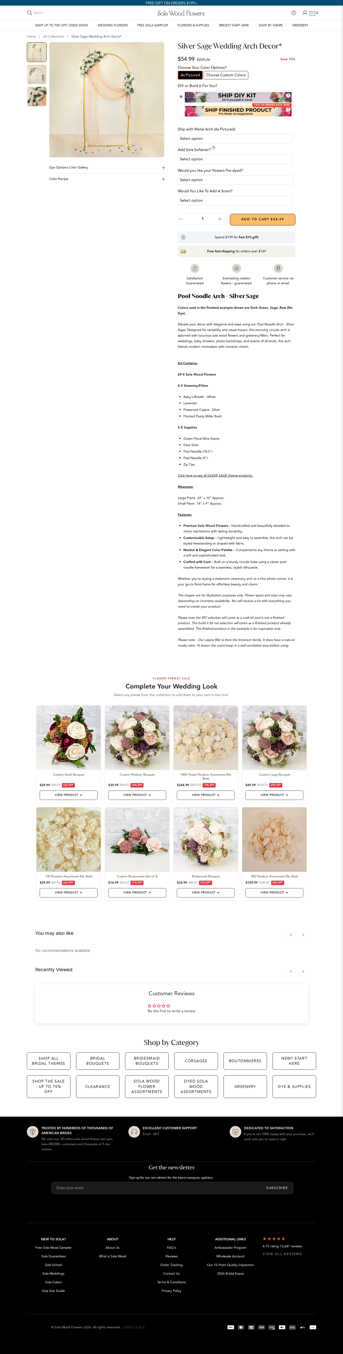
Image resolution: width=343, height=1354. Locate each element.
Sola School (53, 1265)
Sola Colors (53, 1282)
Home (31, 36)
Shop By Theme (271, 25)
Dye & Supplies (294, 1087)
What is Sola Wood (112, 1256)
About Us (112, 1247)
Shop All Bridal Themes (48, 1061)
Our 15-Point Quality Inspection (230, 1265)
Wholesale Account (230, 1256)
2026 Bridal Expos (230, 1273)
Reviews (172, 1256)
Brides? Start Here (234, 25)
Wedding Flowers (113, 25)
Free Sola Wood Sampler (53, 1247)
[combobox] (54, 13)
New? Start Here (294, 1061)
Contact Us (171, 1273)
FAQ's (171, 1247)
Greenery (300, 25)
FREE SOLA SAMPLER (152, 25)
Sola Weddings (53, 1273)
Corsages (196, 1061)
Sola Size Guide (53, 1290)
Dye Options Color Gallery (68, 167)
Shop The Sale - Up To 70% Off (48, 1087)
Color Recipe (58, 178)
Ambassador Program (230, 1247)
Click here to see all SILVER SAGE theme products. (215, 475)
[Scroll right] (303, 935)
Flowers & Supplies (193, 25)
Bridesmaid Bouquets (147, 1061)
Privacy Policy (171, 1290)
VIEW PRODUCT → (68, 795)
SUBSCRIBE (277, 1188)
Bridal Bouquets (97, 1061)
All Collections (53, 36)
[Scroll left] (291, 935)
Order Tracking (171, 1265)
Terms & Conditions (171, 1282)
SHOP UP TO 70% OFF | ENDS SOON (61, 25)
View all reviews (282, 1254)
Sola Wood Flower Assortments (146, 1087)
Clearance (97, 1087)
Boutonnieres (245, 1061)
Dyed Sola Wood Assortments (196, 1087)
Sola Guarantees (54, 1256)
